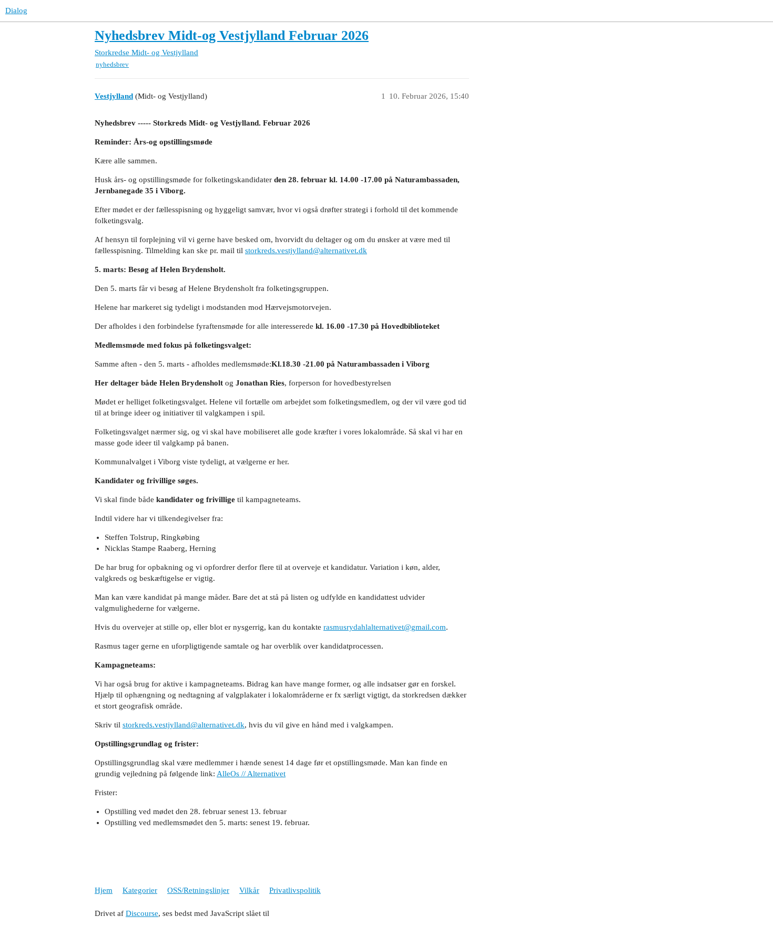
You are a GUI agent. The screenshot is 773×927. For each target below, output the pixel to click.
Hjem (104, 890)
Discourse (142, 913)
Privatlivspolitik (295, 890)
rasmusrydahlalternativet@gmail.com (384, 627)
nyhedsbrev (112, 64)
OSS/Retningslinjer (198, 890)
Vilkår (249, 890)
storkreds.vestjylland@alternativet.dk (306, 250)
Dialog (16, 10)
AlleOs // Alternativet (251, 773)
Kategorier (140, 890)
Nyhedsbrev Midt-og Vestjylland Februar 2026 (232, 35)
